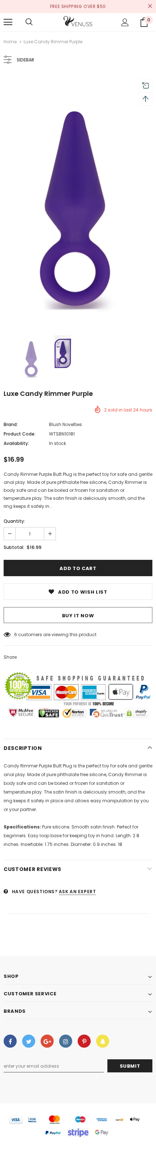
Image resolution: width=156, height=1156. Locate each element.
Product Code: (20, 434)
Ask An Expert (77, 891)
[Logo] (78, 22)
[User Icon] (125, 22)
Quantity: (14, 521)
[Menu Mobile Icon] (8, 22)
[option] (78, 200)
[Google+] (47, 1041)
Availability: (16, 443)
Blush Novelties (65, 424)
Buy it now (78, 615)
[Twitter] (28, 1041)
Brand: (11, 424)
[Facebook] (10, 1041)
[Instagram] (65, 1041)
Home (10, 42)
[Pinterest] (84, 1041)
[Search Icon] (29, 22)
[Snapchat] (102, 1041)
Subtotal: (14, 547)
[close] (149, 6)
